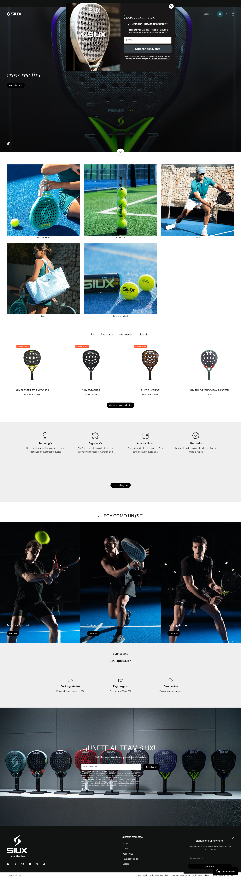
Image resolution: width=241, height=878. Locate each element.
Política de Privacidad (160, 59)
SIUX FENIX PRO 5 (150, 390)
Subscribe (210, 866)
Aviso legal (142, 875)
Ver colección (15, 85)
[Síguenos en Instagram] (8, 864)
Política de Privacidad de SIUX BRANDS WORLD (118, 779)
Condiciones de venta (180, 875)
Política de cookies (201, 875)
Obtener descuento (147, 48)
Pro (93, 334)
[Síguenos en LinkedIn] (37, 864)
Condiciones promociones (223, 875)
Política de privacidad (159, 875)
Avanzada (107, 334)
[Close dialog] (171, 6)
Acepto (86, 789)
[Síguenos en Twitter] (15, 864)
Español (207, 14)
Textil (197, 237)
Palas (125, 843)
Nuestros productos (132, 836)
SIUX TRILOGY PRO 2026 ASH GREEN (209, 390)
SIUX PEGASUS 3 (91, 390)
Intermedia (125, 334)
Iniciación (144, 334)
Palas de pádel (43, 237)
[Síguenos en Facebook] (22, 864)
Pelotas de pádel (120, 316)
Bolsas (43, 316)
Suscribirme (151, 767)
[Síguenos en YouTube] (29, 864)
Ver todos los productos (120, 405)
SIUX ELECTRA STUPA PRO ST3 (32, 390)
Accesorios (120, 237)
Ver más (13, 633)
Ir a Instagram (120, 485)
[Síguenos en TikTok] (44, 864)
